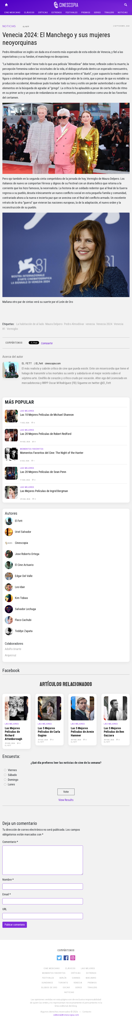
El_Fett (39, 363)
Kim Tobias (21, 598)
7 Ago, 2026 (25, 423)
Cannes (76, 978)
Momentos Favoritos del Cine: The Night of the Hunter (51, 453)
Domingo (13, 780)
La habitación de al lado (30, 324)
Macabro (91, 978)
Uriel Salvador (23, 532)
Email (5, 894)
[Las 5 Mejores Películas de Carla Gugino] (49, 708)
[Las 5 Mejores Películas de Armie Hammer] (82, 708)
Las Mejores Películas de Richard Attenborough (13, 733)
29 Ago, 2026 (25, 499)
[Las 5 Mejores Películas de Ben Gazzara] (115, 708)
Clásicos (29, 12)
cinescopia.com (53, 363)
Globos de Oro (49, 987)
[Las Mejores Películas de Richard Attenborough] (16, 708)
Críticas (43, 12)
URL (4, 909)
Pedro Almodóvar (74, 324)
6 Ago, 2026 (25, 461)
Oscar (66, 987)
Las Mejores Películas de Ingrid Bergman (44, 491)
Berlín (63, 978)
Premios (85, 12)
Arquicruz (10, 655)
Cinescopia (21, 543)
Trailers (109, 12)
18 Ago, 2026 (25, 442)
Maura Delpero (53, 324)
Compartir (47, 343)
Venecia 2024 (104, 324)
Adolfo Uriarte (13, 649)
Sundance (47, 982)
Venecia (78, 982)
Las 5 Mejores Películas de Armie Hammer (82, 731)
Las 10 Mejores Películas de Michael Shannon (47, 415)
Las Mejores (27, 411)
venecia (90, 324)
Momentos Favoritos (31, 449)
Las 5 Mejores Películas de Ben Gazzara (114, 731)
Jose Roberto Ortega (27, 554)
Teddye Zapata (24, 631)
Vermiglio (12, 329)
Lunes (11, 784)
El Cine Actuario (24, 565)
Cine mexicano (12, 12)
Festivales (72, 12)
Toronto (63, 982)
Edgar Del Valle (24, 576)
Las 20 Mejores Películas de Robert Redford (45, 434)
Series (97, 12)
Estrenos (57, 12)
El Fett (26, 26)
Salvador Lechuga (25, 609)
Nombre (7, 879)
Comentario (9, 842)
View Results (66, 800)
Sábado (12, 775)
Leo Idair (20, 587)
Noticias (123, 12)
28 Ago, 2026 (76, 740)
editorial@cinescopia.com (66, 1014)
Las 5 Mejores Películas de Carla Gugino (49, 731)
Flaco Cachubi (23, 620)
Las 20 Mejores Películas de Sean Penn (43, 472)
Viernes (12, 770)
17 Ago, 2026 (25, 480)
